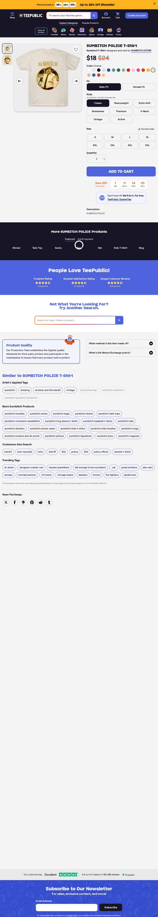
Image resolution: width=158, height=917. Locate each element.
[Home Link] (30, 15)
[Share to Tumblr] (49, 502)
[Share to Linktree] (23, 502)
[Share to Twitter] (6, 502)
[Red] (128, 70)
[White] (89, 70)
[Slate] (113, 70)
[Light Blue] (103, 70)
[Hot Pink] (138, 70)
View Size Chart (147, 129)
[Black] (98, 70)
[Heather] (94, 70)
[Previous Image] (19, 81)
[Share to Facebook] (14, 502)
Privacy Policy (72, 915)
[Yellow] (148, 70)
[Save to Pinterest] (32, 502)
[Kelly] (118, 70)
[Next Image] (76, 81)
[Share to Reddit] (40, 502)
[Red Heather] (98, 75)
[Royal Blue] (108, 70)
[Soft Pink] (133, 70)
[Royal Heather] (94, 75)
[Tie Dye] (103, 75)
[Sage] (123, 70)
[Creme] (153, 70)
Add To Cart (121, 171)
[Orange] (143, 70)
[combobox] (69, 15)
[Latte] (89, 75)
